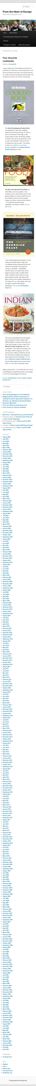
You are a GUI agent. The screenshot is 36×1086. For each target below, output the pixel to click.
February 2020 (7, 603)
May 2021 (5, 571)
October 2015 (7, 713)
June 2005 (6, 977)
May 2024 (5, 494)
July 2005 (5, 975)
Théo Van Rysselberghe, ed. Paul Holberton (16, 394)
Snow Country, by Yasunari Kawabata (14, 407)
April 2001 (6, 1049)
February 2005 (7, 986)
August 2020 (6, 590)
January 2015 (7, 732)
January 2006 (7, 962)
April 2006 (6, 956)
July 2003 (5, 1026)
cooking (24, 378)
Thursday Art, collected (9, 45)
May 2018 (5, 647)
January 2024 (7, 503)
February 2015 (7, 730)
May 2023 (5, 520)
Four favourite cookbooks (10, 59)
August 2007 (6, 922)
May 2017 (5, 673)
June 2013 (6, 773)
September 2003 (8, 1022)
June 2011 (6, 824)
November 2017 (7, 660)
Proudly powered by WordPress (18, 1080)
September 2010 (8, 843)
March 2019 (6, 626)
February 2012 (7, 807)
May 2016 (5, 698)
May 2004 (5, 1005)
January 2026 (7, 452)
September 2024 (8, 486)
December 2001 (7, 1045)
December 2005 (7, 964)
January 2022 (7, 554)
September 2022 (8, 537)
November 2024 (7, 481)
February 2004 (7, 1011)
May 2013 (5, 775)
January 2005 (7, 988)
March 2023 (6, 524)
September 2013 (8, 766)
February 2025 (7, 475)
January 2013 (7, 784)
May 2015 (5, 724)
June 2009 (6, 875)
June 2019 (6, 620)
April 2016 (6, 701)
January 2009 (7, 886)
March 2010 (6, 856)
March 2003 (6, 1032)
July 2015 (5, 720)
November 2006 (7, 941)
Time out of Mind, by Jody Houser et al (15, 405)
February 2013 (7, 781)
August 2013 (6, 769)
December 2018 (7, 633)
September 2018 (8, 639)
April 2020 (6, 598)
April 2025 (6, 471)
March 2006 (6, 958)
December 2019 (7, 607)
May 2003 (5, 1030)
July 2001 (5, 1047)
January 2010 (7, 860)
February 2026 (7, 450)
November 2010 (7, 839)
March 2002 (6, 1039)
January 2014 (7, 758)
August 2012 (6, 794)
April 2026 (6, 445)
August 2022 (6, 539)
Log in (5, 1066)
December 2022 (7, 530)
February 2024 (7, 501)
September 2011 (8, 818)
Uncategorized (12, 378)
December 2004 (7, 990)
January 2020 (7, 605)
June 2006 (6, 952)
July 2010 (5, 847)
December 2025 (7, 454)
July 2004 (5, 1000)
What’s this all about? (24, 45)
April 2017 (6, 675)
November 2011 (7, 813)
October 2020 (7, 586)
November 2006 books (9, 403)
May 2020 (5, 596)
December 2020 (7, 581)
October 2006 (7, 943)
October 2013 (7, 764)
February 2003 (7, 1034)
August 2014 (6, 743)
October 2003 (7, 1020)
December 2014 (7, 735)
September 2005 (8, 971)
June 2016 (6, 696)
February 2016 (7, 705)
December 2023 (7, 505)
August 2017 (6, 667)
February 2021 (7, 577)
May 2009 (5, 877)
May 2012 (5, 801)
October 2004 (7, 994)
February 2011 (7, 832)
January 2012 (7, 809)
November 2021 (7, 558)
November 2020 (7, 584)
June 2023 (6, 518)
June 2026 (6, 441)
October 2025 (7, 458)
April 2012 (6, 803)
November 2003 (7, 1017)
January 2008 (7, 911)
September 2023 (8, 511)
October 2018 (7, 637)
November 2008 (7, 890)
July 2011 (5, 822)
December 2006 (7, 939)
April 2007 (6, 930)
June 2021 (6, 569)
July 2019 (5, 618)
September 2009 (8, 869)
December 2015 (7, 709)
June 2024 (6, 492)
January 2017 (7, 681)
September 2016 (8, 690)
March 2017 (6, 677)
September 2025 (8, 460)
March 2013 (6, 779)
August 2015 (6, 718)
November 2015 (7, 711)
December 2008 (7, 888)
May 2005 (5, 979)
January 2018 (7, 656)
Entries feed (6, 1068)
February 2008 (7, 909)
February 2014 (7, 756)
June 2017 (6, 671)
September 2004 (8, 996)
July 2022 (5, 541)
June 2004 (6, 1003)
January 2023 (7, 528)
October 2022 (7, 535)
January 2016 (7, 707)
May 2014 (5, 749)
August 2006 (6, 947)
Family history (13, 33)
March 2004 (6, 1009)
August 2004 (6, 998)
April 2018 (6, 650)
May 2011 (5, 826)
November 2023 (7, 507)
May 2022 (5, 545)
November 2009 (7, 864)
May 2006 (5, 954)
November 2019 (7, 609)
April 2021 (6, 573)
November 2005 (7, 966)
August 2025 (6, 462)
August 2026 (6, 437)
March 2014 (6, 754)
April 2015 (6, 726)
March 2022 (6, 550)
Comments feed (7, 1071)
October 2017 (7, 662)
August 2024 (6, 488)
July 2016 (5, 694)
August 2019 (6, 615)
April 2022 (6, 547)
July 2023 (5, 516)
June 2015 (6, 722)
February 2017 (7, 679)
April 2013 (6, 777)
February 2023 (7, 526)
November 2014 (7, 737)
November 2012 (7, 788)
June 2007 (6, 926)
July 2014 (5, 745)
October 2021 (7, 560)
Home (4, 33)
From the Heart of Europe (17, 11)
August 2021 (6, 564)
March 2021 (6, 575)
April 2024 (6, 496)
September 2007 (8, 920)
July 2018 (5, 643)
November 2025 (7, 456)
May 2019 (5, 622)
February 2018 (7, 654)
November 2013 (7, 762)
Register (5, 1064)
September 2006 (8, 945)
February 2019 (7, 628)
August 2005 (6, 973)
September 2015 (8, 715)
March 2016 (6, 703)
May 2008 (5, 903)
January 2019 (7, 630)
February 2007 (7, 935)
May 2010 (5, 852)
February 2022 (7, 552)
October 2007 (7, 917)
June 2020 (6, 594)
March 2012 (6, 805)
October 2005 (7, 969)
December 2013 (7, 760)
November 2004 (7, 992)
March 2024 (6, 499)
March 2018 (6, 652)
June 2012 (6, 798)
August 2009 (6, 871)
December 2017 (7, 658)
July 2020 (5, 592)
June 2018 (6, 645)
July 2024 (5, 490)
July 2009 (5, 873)
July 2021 (5, 567)
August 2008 (6, 896)
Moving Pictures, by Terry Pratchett (22, 415)
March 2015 (6, 728)
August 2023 (6, 513)
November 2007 (7, 915)
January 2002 (7, 1043)
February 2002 (7, 1041)
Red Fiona (6, 415)
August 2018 (6, 641)
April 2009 (6, 879)
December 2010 (7, 837)
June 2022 (6, 543)
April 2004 (6, 1007)
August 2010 (6, 845)
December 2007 (7, 913)
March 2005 (6, 983)
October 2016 (7, 688)
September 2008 (8, 894)
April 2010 (6, 854)
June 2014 (6, 747)
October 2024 (7, 484)
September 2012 (8, 792)
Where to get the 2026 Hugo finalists (21, 425)
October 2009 (7, 866)
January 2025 (7, 477)
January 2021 (7, 579)
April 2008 (6, 905)
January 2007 (7, 937)
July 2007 (5, 924)
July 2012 (5, 796)
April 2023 (6, 522)
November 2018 (7, 635)
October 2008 (7, 892)
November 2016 (7, 686)
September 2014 (8, 741)
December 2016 (7, 684)
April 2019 (6, 624)
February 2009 (7, 883)
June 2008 (6, 900)
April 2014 (6, 752)
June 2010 (6, 849)
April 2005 (6, 981)
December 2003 (7, 1015)
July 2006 (5, 949)
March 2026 (6, 447)
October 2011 (7, 815)
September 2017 (8, 664)
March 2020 (6, 601)
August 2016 (6, 692)
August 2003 (6, 1024)
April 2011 (6, 828)
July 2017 (5, 669)
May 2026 (5, 443)
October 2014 (7, 739)
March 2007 (6, 932)
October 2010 (7, 841)
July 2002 (5, 1037)
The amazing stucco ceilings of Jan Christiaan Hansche (15, 39)
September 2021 (8, 562)
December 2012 (7, 786)
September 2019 (8, 613)
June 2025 (6, 467)
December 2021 (7, 556)
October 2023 (7, 509)
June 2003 (6, 1028)
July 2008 (5, 898)
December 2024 (7, 479)
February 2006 (7, 960)
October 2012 (7, 790)
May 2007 (5, 928)
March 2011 (6, 830)
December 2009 (7, 862)
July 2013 (5, 771)
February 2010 (7, 858)
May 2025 (5, 469)
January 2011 (7, 835)
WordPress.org (7, 1073)
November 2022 (7, 533)
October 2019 (7, 611)
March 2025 (6, 473)
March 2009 (6, 881)
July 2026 (5, 439)
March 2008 (6, 907)
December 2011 (7, 811)
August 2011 (6, 820)
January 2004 (7, 1013)
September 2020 (8, 588)
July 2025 (5, 464)
